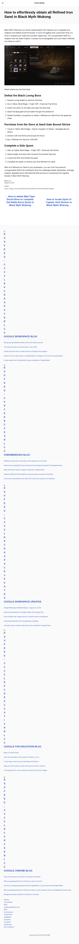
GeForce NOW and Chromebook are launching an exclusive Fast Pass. (28, 474)
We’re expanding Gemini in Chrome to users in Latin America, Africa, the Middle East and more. (37, 890)
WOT (5, 909)
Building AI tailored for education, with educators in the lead (25, 461)
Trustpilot (7, 922)
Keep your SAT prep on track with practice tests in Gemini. (24, 766)
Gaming (6, 186)
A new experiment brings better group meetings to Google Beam (27, 360)
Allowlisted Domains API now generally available (21, 621)
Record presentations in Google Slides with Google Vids (24, 612)
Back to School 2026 (11, 753)
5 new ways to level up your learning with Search (21, 761)
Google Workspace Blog (20, 336)
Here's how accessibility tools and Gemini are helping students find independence (33, 465)
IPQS (5, 905)
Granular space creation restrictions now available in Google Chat (27, 625)
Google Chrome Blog (18, 870)
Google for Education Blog (22, 746)
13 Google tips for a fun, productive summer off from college (25, 770)
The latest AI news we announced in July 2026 (20, 347)
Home (6, 188)
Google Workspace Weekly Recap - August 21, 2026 (22, 608)
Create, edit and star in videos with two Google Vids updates (25, 351)
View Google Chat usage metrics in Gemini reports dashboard (26, 617)
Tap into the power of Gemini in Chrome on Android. (22, 877)
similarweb (8, 924)
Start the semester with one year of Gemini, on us (21, 757)
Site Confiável (9, 927)
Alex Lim (8, 181)
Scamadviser (8, 912)
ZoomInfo (7, 919)
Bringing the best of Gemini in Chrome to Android (21, 894)
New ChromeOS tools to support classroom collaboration (24, 470)
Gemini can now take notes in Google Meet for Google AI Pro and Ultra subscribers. (33, 356)
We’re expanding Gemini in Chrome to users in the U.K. (23, 881)
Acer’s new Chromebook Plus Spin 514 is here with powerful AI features (29, 479)
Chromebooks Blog (17, 455)
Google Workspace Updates (22, 601)
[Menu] (3, 3)
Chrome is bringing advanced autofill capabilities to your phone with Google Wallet (33, 886)
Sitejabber (7, 917)
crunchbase (8, 902)
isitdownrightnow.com (12, 907)
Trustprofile (8, 914)
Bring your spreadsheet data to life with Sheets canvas (23, 342)
